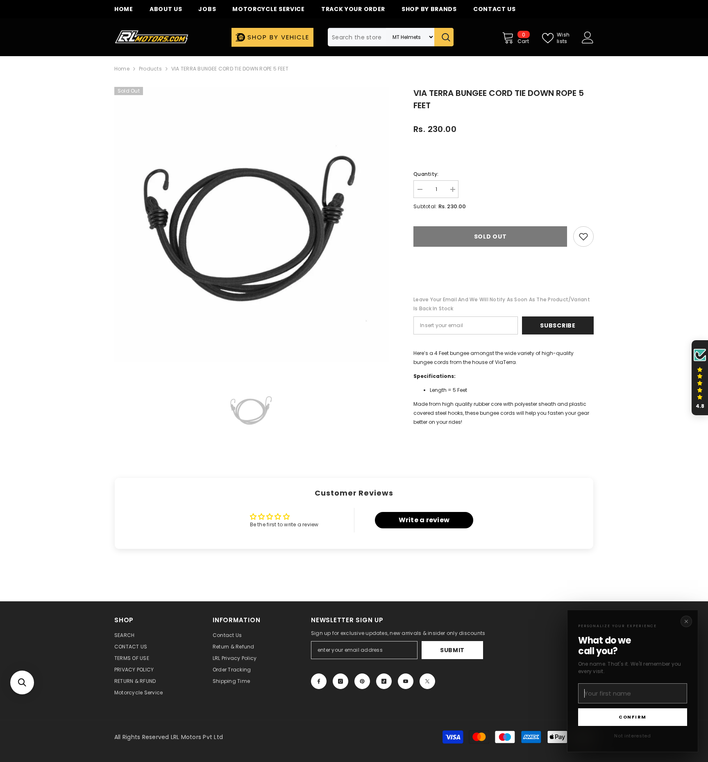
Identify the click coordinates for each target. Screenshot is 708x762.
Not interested (632, 735)
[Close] (686, 621)
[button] (22, 682)
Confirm (633, 717)
